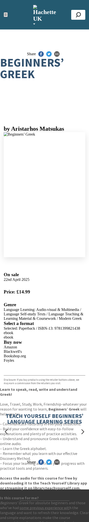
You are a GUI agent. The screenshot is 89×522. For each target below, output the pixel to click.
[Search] (78, 15)
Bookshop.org (15, 356)
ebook (8, 333)
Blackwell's (13, 351)
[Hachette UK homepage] (44, 14)
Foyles (9, 360)
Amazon (10, 347)
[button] (6, 432)
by (34, 129)
